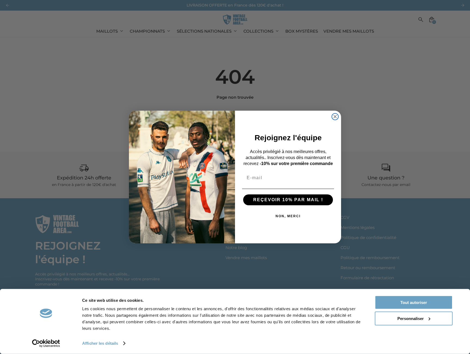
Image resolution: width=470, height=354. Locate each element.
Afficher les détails (100, 343)
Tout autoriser (413, 302)
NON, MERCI (288, 216)
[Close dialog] (335, 116)
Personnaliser (410, 318)
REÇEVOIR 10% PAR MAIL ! (288, 199)
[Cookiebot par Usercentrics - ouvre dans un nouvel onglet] (46, 343)
